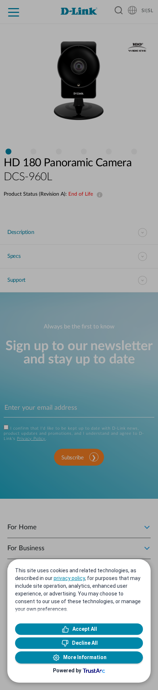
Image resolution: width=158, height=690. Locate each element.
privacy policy (69, 578)
